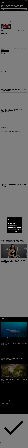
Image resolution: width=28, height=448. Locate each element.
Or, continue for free (15, 231)
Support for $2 (15, 227)
